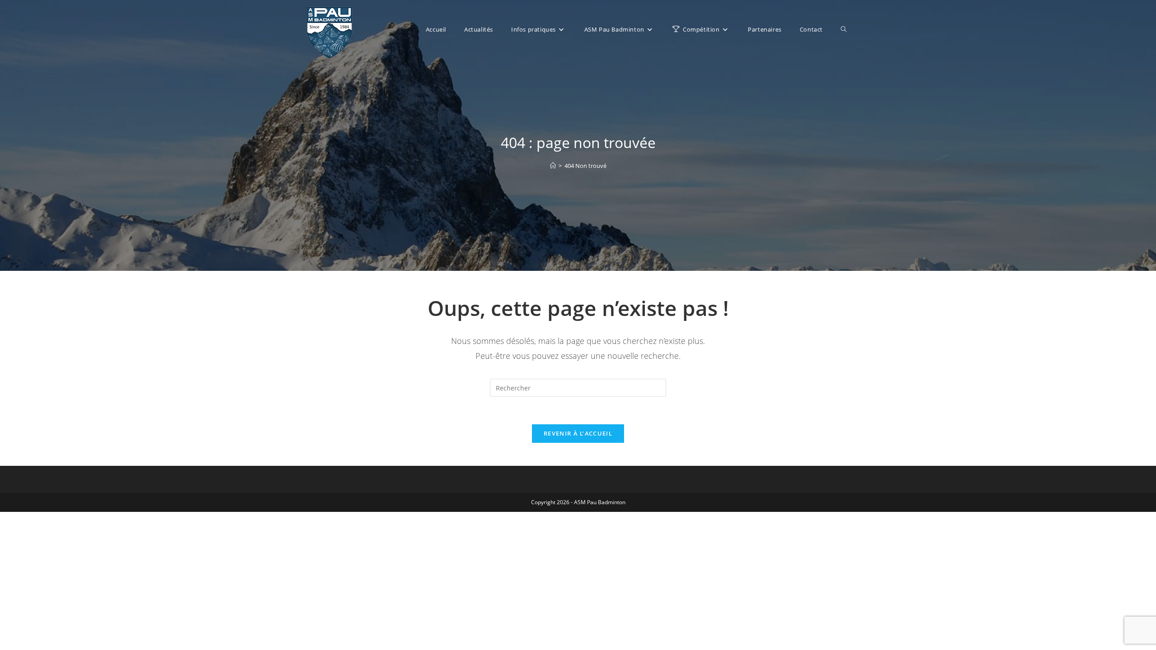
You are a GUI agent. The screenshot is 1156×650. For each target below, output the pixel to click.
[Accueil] (553, 166)
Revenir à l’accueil (578, 433)
